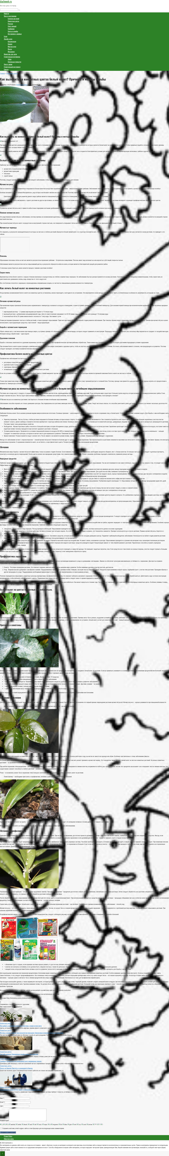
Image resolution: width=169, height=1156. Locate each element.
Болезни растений (13, 18)
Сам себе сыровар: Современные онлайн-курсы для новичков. (19, 1054)
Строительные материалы (12, 57)
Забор (9, 59)
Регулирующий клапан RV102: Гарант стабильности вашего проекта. (21, 1090)
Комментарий (4, 1121)
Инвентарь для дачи (10, 54)
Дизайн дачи (8, 39)
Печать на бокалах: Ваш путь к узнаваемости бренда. (16, 1068)
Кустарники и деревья (15, 34)
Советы (6, 69)
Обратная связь (9, 1139)
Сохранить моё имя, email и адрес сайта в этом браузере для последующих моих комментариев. (33, 1128)
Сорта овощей (12, 26)
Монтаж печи (12, 46)
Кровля (10, 44)
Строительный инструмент (12, 67)
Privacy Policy (8, 1136)
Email (2, 1102)
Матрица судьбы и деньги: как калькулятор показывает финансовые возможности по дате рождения (31, 1033)
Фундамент (11, 51)
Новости (6, 13)
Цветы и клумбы (13, 31)
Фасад (10, 49)
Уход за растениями (10, 16)
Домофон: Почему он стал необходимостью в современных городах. (21, 1061)
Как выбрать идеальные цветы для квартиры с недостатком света (21, 1026)
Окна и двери (8, 64)
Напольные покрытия (14, 62)
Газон (5, 36)
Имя (2, 1098)
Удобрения (11, 29)
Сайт (1, 1106)
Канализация (12, 41)
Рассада (10, 24)
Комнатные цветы (13, 21)
